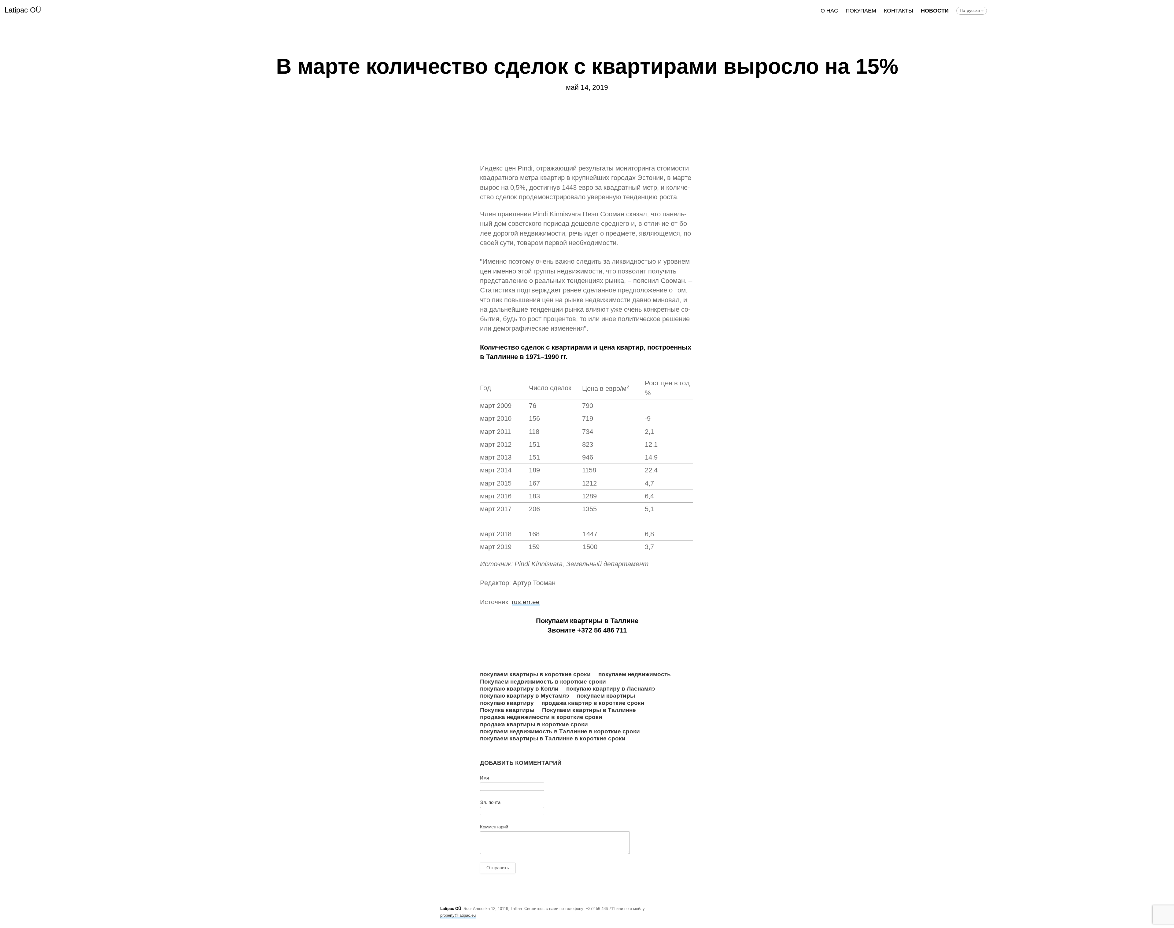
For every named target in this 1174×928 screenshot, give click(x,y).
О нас (829, 11)
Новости (935, 11)
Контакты (898, 11)
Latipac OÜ (23, 10)
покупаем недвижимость (634, 674)
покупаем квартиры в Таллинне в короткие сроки (553, 738)
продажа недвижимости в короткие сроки (541, 716)
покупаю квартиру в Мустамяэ (524, 695)
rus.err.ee (526, 601)
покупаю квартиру (507, 702)
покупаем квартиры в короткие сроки (535, 674)
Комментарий (494, 826)
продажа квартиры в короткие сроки (534, 724)
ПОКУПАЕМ (861, 11)
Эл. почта (490, 802)
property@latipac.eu (458, 915)
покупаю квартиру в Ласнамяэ (610, 688)
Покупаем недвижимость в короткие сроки (543, 681)
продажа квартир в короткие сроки (592, 702)
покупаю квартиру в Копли (519, 688)
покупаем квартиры (606, 695)
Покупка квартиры (507, 709)
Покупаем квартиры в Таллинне (589, 709)
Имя (484, 778)
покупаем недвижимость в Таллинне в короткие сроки (560, 731)
